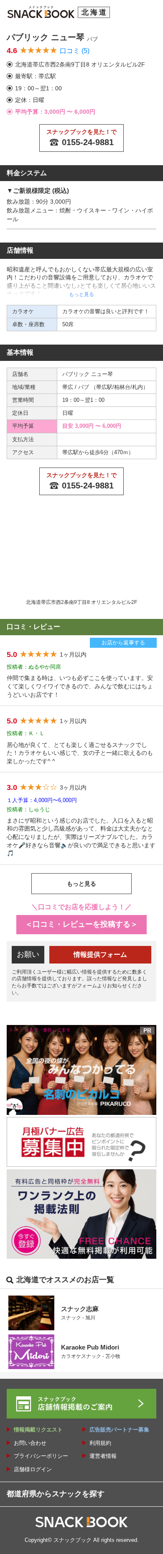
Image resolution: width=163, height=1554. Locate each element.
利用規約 (100, 1443)
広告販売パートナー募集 (119, 1429)
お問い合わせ (30, 1443)
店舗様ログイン (33, 1469)
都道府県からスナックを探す (55, 1494)
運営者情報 (103, 1456)
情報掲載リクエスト (38, 1429)
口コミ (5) (74, 50)
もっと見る (81, 883)
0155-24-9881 (88, 142)
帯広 (68, 387)
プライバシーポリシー (41, 1456)
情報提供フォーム (100, 954)
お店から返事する (123, 642)
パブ (84, 387)
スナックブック (72, 1540)
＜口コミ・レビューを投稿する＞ (81, 924)
